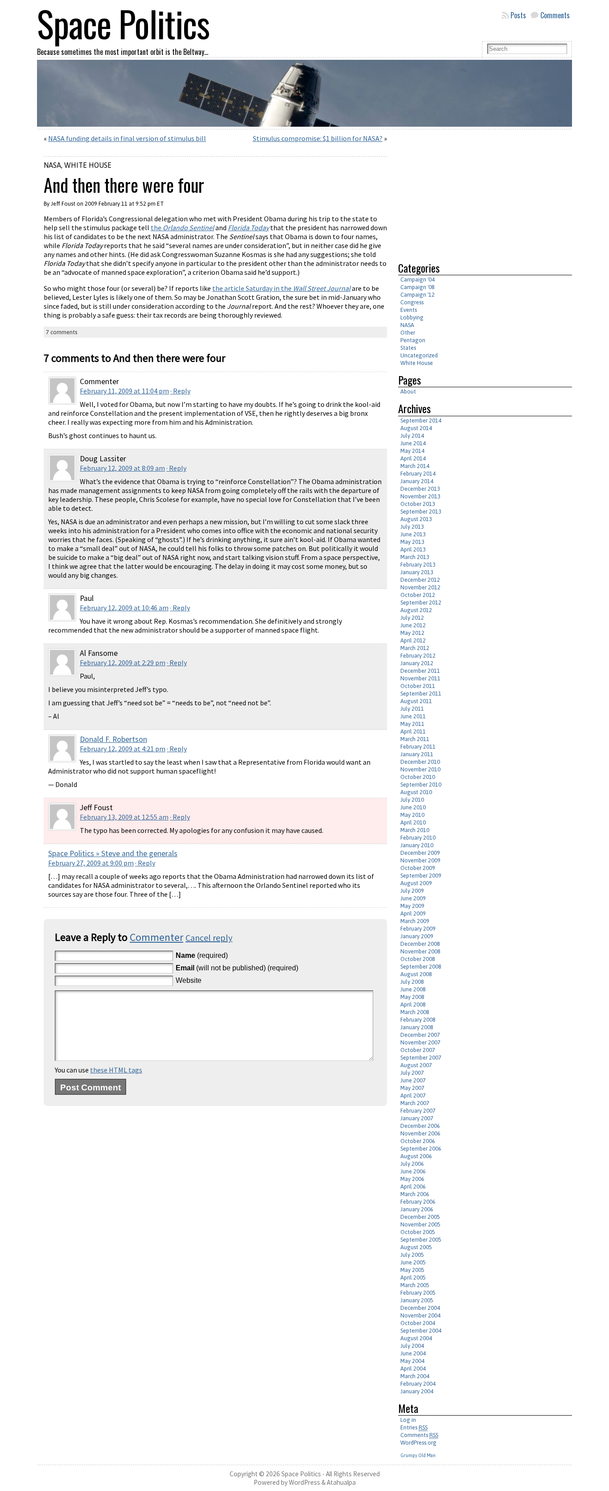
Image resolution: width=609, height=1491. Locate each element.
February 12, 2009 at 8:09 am (122, 468)
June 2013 (413, 534)
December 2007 (420, 1034)
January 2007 (416, 1118)
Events (408, 309)
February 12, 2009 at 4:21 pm (122, 748)
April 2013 (413, 549)
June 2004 (413, 1353)
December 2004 (420, 1308)
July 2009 (412, 890)
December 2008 (420, 943)
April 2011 (413, 731)
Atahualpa (341, 1482)
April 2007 (413, 1095)
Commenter (156, 937)
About (408, 391)
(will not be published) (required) (237, 968)
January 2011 (416, 754)
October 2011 (417, 686)
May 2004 (412, 1361)
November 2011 (420, 678)
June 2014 (413, 443)
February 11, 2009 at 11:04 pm (124, 390)
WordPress (304, 1482)
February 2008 (418, 1019)
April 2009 (413, 913)
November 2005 (420, 1224)
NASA (52, 165)
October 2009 (417, 868)
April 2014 (413, 458)
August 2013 (416, 519)
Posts (518, 15)
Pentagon (412, 340)
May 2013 (412, 541)
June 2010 (413, 807)
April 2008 (413, 1004)
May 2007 (412, 1088)
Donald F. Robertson (113, 739)
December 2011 (420, 670)
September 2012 (420, 602)
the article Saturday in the (281, 288)
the (182, 227)
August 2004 (416, 1338)
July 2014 (412, 435)
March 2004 (414, 1376)
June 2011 (413, 716)
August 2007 (416, 1065)
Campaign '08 (417, 287)
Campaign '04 (417, 279)
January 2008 (416, 1027)
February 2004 (418, 1383)
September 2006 (420, 1148)
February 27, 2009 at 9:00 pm (91, 862)
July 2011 (412, 708)
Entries (414, 1427)
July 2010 (412, 799)
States (408, 347)
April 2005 (413, 1277)
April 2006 (413, 1186)
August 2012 (416, 610)
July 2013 (412, 526)
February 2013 (418, 564)
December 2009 (420, 852)
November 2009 (420, 860)
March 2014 (414, 466)
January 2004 (416, 1391)
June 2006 (413, 1171)
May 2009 (412, 906)
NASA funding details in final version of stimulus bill (127, 138)
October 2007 (417, 1050)
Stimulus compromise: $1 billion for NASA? (318, 138)
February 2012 (418, 655)
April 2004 (413, 1368)
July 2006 (412, 1163)
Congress (412, 302)
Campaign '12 (417, 294)
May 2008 (412, 997)
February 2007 (418, 1110)
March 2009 (414, 921)
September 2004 (420, 1330)
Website (189, 980)
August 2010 (416, 792)
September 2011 (420, 693)
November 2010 (420, 769)
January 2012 (416, 663)
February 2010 (418, 837)
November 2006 (420, 1133)
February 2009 (418, 928)
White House (87, 165)
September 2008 (420, 966)
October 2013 (417, 504)
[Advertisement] (473, 191)
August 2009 (416, 883)
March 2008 (414, 1012)
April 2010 (413, 822)
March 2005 (414, 1285)
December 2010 (420, 761)
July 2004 (412, 1345)
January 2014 (416, 481)
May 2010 (412, 815)
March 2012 (414, 648)
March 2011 (414, 739)
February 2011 (418, 746)
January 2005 (416, 1300)
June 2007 (413, 1080)
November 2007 (420, 1042)
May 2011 (412, 724)
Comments (555, 15)
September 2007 (420, 1057)
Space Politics (301, 1474)
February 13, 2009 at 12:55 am (124, 816)
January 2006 (416, 1209)
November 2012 (420, 587)
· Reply (180, 390)
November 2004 (420, 1315)
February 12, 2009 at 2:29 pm (122, 662)
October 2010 (417, 777)
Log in (408, 1419)
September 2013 (420, 511)
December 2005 (420, 1217)
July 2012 (412, 617)
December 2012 (420, 579)
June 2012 (413, 625)
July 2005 (412, 1254)
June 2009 (413, 898)
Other (407, 332)
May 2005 (412, 1270)
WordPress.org (418, 1442)
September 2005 (420, 1239)
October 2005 (417, 1232)
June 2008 (413, 989)
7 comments (61, 332)
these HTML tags (116, 1069)
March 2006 (414, 1194)
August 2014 (416, 428)
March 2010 (414, 830)
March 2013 (414, 557)
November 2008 (420, 951)
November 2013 (420, 496)
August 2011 (416, 701)
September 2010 (420, 784)
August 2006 (416, 1156)
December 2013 (420, 488)
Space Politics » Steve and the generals (112, 853)
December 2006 (420, 1125)
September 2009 (420, 875)
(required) (202, 955)
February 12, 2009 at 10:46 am (124, 607)
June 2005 (413, 1262)
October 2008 (417, 959)
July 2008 (412, 981)
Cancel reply (208, 937)
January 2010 (416, 845)
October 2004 (417, 1323)
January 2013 (416, 572)
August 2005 (416, 1247)
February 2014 (418, 473)
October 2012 (417, 595)
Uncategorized (419, 355)
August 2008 (416, 974)
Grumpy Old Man (418, 1455)
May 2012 (412, 633)
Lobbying (412, 317)
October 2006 (417, 1141)
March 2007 (414, 1103)
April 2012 (413, 640)
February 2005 (418, 1292)
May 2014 (412, 450)
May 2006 (412, 1179)
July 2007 (412, 1072)
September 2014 (420, 420)
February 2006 (418, 1201)
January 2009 (416, 936)
